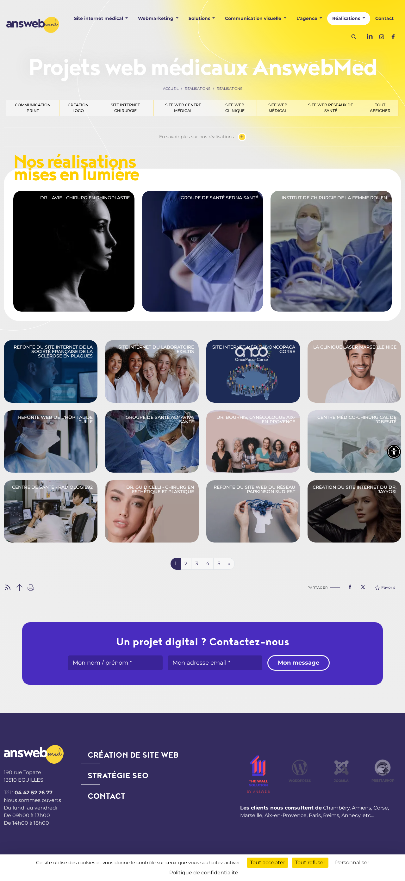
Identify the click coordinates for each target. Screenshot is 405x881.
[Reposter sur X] (363, 585)
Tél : (28, 793)
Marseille (251, 815)
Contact (384, 18)
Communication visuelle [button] (254, 18)
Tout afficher (380, 107)
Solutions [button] (200, 18)
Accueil (170, 88)
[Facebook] (393, 36)
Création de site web (133, 755)
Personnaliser (352, 862)
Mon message (298, 662)
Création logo (78, 107)
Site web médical (277, 107)
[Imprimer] (31, 587)
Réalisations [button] (346, 18)
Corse (380, 808)
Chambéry (336, 808)
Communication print (33, 107)
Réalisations (197, 88)
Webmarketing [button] (156, 18)
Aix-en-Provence (286, 815)
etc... (368, 815)
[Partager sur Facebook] (350, 585)
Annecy (350, 815)
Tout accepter (267, 862)
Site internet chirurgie (125, 107)
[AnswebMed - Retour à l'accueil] (32, 25)
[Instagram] (381, 36)
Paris (315, 815)
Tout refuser (310, 862)
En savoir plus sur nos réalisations (201, 137)
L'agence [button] (307, 18)
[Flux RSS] (7, 587)
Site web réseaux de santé (330, 107)
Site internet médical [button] (99, 18)
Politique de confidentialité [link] (203, 873)
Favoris (388, 587)
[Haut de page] (19, 587)
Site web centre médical (183, 107)
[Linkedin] (370, 36)
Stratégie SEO (118, 776)
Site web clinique (235, 107)
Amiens (361, 808)
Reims (331, 815)
